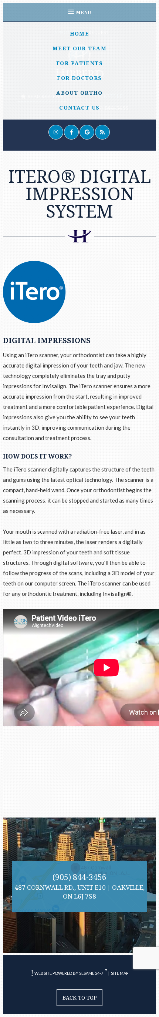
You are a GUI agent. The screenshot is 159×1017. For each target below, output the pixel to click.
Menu (83, 12)
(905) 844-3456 (79, 877)
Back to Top (79, 997)
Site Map (119, 973)
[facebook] (71, 132)
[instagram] (55, 132)
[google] (87, 132)
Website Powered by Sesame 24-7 (70, 971)
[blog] (102, 132)
